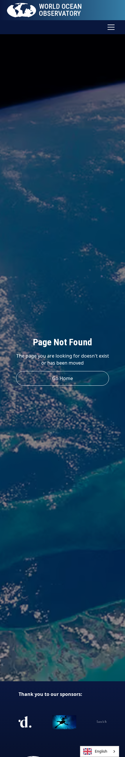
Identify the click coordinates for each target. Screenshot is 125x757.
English (101, 751)
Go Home (62, 378)
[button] (110, 27)
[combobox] (99, 751)
